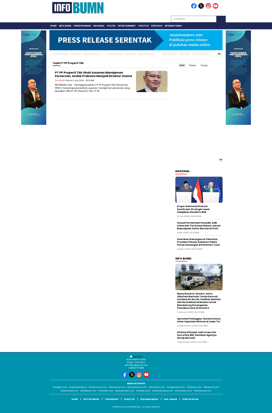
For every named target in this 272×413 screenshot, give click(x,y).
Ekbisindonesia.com (162, 390)
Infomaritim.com (183, 390)
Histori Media (91, 399)
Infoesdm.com (105, 390)
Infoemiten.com (157, 387)
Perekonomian (82, 25)
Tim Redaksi (111, 399)
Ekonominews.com (137, 387)
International (173, 25)
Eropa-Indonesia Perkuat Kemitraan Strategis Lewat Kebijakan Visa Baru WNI (193, 209)
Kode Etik (129, 399)
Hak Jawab (170, 399)
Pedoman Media (149, 399)
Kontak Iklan (190, 399)
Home (53, 25)
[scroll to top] (261, 408)
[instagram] (209, 8)
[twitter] (201, 8)
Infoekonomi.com (98, 387)
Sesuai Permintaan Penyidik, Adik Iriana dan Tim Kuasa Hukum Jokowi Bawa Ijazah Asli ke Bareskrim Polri (198, 225)
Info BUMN (65, 25)
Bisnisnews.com (117, 387)
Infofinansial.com (69, 390)
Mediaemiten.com (124, 390)
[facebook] (194, 8)
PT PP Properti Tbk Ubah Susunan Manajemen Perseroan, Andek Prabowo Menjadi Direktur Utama (93, 74)
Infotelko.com (143, 390)
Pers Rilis (156, 25)
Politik (111, 25)
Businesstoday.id (78, 387)
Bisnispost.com (211, 387)
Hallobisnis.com (88, 390)
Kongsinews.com (176, 387)
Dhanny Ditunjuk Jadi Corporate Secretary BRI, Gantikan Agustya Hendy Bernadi (196, 335)
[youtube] (216, 8)
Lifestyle (143, 25)
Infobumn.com (194, 387)
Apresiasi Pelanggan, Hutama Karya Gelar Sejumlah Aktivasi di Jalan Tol (198, 320)
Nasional (99, 25)
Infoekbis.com (60, 387)
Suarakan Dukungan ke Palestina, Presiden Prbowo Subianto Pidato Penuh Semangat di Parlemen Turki (198, 242)
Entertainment (127, 25)
